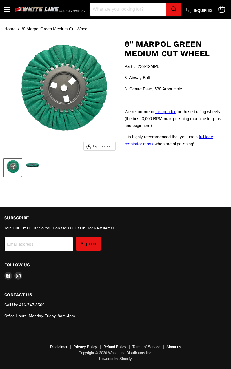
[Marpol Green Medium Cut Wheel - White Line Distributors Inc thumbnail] (13, 168)
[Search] (173, 9)
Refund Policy (114, 347)
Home (9, 28)
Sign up (88, 243)
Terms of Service (146, 347)
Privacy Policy (85, 347)
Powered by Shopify (115, 359)
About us (173, 347)
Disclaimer (58, 347)
